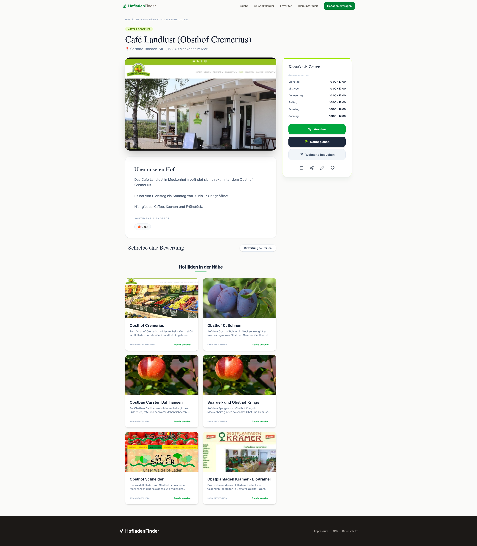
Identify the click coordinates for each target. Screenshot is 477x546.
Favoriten (286, 5)
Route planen (320, 142)
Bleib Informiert (308, 5)
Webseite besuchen (320, 155)
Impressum (321, 531)
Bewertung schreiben (258, 248)
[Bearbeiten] (322, 168)
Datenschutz (350, 531)
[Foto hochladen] (301, 168)
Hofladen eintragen (339, 5)
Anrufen (320, 129)
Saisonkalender (264, 5)
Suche (244, 5)
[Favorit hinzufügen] (332, 168)
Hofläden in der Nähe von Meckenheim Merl (157, 19)
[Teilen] (311, 168)
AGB (335, 531)
